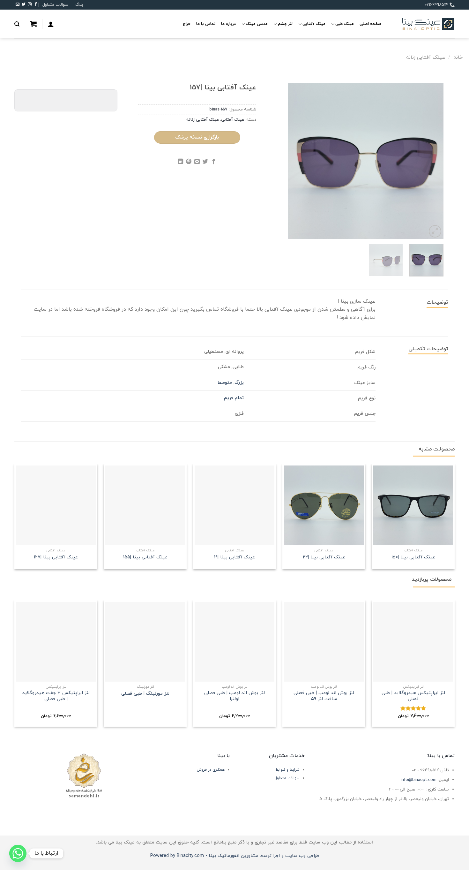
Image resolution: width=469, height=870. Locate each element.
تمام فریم (234, 398)
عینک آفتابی (313, 24)
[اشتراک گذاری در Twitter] (205, 162)
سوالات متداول (55, 5)
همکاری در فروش (211, 769)
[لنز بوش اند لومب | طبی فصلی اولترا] (234, 642)
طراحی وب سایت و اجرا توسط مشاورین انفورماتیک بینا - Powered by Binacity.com (234, 855)
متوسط (225, 382)
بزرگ (239, 382)
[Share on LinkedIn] (180, 162)
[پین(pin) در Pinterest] (188, 162)
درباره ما (228, 24)
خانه (458, 57)
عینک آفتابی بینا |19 (234, 558)
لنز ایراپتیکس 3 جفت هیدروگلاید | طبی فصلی (56, 696)
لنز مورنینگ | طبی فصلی (145, 694)
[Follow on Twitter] (24, 4)
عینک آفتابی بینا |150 (413, 558)
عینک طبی (344, 24)
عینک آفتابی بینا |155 (145, 558)
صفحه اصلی (370, 24)
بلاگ (79, 5)
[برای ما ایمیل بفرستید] (17, 4)
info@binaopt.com (418, 780)
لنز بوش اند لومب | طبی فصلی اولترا (234, 696)
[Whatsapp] (17, 853)
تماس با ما (205, 24)
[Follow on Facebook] (36, 4)
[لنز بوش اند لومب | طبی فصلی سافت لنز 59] (324, 642)
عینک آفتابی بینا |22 (324, 558)
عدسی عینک (257, 24)
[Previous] (432, 161)
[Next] (294, 161)
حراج (186, 24)
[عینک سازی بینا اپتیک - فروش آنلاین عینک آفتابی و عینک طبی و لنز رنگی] (423, 24)
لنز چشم (285, 24)
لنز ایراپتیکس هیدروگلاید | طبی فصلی (413, 696)
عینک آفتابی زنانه (425, 57)
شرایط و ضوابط (287, 769)
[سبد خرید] (33, 24)
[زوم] (435, 231)
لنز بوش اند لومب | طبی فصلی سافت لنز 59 (324, 696)
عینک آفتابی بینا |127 (56, 558)
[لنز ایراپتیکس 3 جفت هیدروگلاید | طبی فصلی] (56, 642)
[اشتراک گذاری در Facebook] (213, 162)
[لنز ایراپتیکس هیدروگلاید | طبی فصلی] (413, 642)
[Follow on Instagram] (30, 4)
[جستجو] (16, 24)
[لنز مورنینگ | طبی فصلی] (145, 642)
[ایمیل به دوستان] (197, 162)
